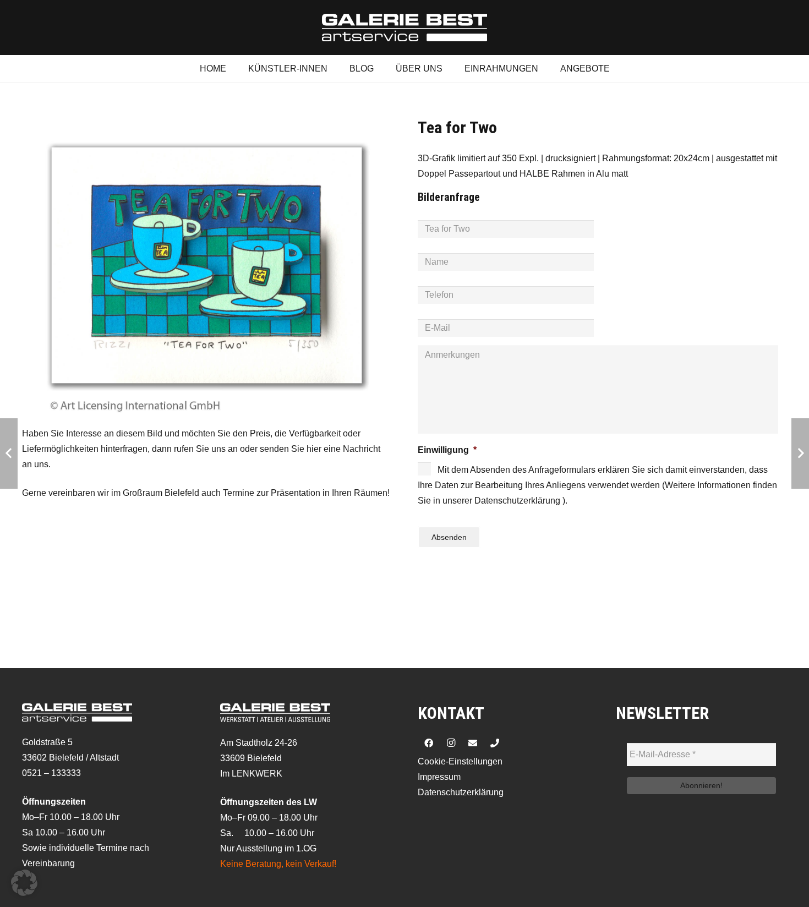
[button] (24, 883)
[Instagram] (451, 743)
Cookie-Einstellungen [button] (460, 761)
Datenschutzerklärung (461, 792)
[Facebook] (429, 743)
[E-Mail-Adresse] (473, 743)
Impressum (439, 777)
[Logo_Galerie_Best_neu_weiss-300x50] (404, 27)
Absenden (449, 537)
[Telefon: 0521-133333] (495, 743)
